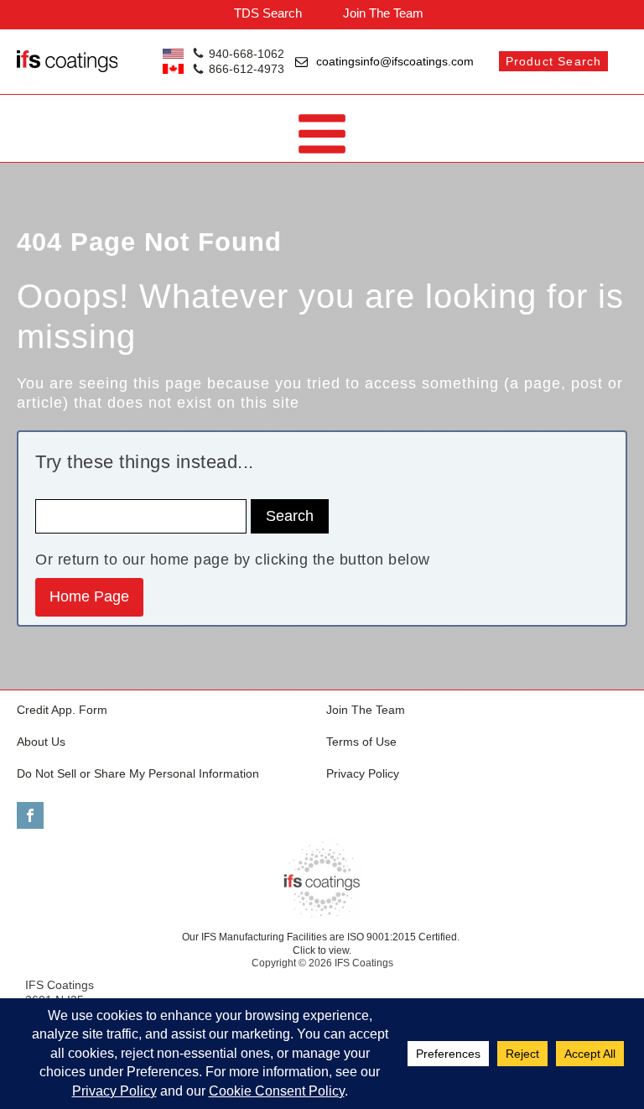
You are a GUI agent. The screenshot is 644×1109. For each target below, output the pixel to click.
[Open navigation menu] (322, 136)
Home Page (89, 596)
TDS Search (268, 13)
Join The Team (383, 13)
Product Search (554, 61)
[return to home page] (322, 879)
